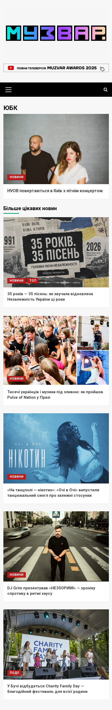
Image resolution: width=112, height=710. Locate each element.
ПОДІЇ (14, 673)
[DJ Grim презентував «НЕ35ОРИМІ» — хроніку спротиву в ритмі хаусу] (56, 546)
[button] (8, 88)
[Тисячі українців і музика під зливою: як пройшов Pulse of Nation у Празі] (56, 350)
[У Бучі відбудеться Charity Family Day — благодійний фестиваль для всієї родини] (56, 644)
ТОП (32, 280)
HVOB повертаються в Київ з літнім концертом (55, 190)
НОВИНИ (16, 177)
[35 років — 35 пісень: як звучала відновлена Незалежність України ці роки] (56, 252)
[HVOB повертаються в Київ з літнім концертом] (56, 149)
